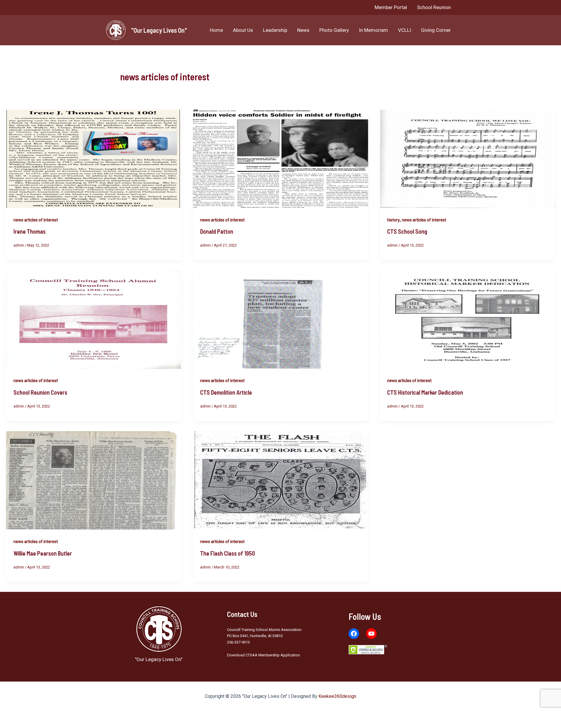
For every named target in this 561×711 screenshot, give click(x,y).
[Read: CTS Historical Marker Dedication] (467, 319)
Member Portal (391, 7)
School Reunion (434, 7)
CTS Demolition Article (226, 392)
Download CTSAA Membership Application (263, 655)
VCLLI (404, 30)
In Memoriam (373, 30)
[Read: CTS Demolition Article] (280, 319)
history (393, 220)
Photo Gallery (334, 30)
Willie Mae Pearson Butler (42, 553)
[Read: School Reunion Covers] (93, 319)
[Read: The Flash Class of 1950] (280, 480)
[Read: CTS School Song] (467, 158)
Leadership (275, 30)
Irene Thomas (29, 231)
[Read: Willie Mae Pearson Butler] (93, 480)
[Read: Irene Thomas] (93, 158)
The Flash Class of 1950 (227, 553)
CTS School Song (407, 231)
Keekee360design (337, 696)
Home (216, 30)
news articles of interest (35, 220)
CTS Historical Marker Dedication (425, 392)
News (303, 30)
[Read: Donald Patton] (280, 158)
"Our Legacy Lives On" (159, 30)
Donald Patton (216, 231)
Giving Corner (436, 30)
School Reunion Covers (40, 392)
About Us (243, 30)
